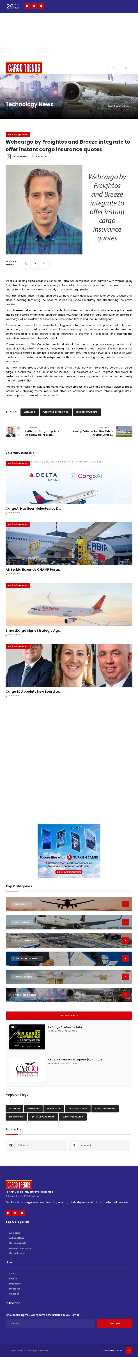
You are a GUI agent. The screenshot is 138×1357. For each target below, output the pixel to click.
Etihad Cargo (16, 1117)
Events (13, 1278)
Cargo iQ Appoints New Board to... (33, 691)
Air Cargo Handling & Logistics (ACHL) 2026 (75, 1059)
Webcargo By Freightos (55, 412)
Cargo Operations (105, 1108)
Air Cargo (14, 1108)
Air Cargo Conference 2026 (65, 1027)
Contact (14, 1293)
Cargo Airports (17, 1243)
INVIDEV (118, 1350)
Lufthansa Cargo (78, 1108)
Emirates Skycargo (73, 1117)
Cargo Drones (17, 1253)
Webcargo (29, 412)
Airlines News (16, 1237)
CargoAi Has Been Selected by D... (33, 508)
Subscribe (114, 1323)
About (12, 1273)
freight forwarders (86, 412)
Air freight (33, 1108)
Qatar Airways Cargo (43, 1117)
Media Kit (14, 1288)
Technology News (17, 134)
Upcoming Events (69, 1015)
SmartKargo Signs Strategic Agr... (33, 630)
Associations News (20, 1248)
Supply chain (54, 1108)
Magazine (15, 1283)
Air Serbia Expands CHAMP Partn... (33, 569)
